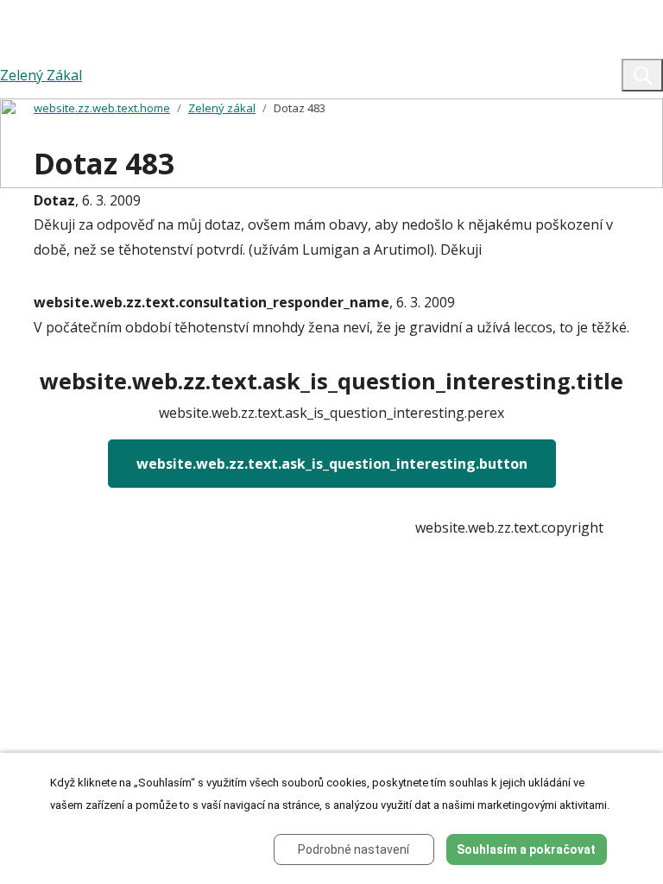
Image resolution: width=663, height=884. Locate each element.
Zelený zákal (222, 108)
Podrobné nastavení (353, 849)
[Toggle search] (642, 75)
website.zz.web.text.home (102, 108)
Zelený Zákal (41, 75)
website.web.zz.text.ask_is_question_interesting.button (331, 463)
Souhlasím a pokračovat (526, 849)
